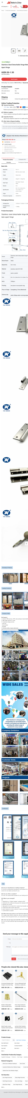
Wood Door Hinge (6, 1084)
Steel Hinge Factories (7, 1081)
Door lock (17, 1048)
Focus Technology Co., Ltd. (18, 1092)
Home (2, 10)
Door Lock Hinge (18, 1081)
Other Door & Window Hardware (10, 1063)
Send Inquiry (14, 79)
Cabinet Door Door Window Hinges (10, 1070)
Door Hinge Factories (7, 1077)
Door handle (4, 1045)
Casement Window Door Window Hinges (11, 1067)
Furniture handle (18, 1045)
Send (14, 959)
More (2, 1087)
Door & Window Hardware (22, 10)
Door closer (17, 1043)
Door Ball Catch (4, 1043)
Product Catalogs (22, 1040)
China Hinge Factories (20, 1077)
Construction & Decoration (10, 10)
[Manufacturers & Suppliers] (14, 2)
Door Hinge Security (17, 1084)
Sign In (3, 152)
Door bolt (3, 1048)
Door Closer (22, 1063)
